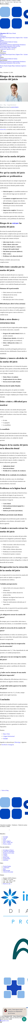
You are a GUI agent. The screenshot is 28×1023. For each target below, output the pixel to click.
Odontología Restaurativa (6, 46)
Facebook (4, 744)
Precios (2, 47)
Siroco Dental (5, 886)
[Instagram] (1, 829)
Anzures (5, 854)
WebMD (5, 738)
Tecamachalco (6, 858)
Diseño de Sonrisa (12, 42)
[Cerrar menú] (1, 51)
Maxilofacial (3, 44)
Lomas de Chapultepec (8, 851)
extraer (15, 223)
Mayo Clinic (6, 734)
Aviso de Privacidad (8, 872)
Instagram (11, 744)
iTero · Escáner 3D (7, 842)
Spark (10, 37)
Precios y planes (7, 844)
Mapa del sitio (6, 870)
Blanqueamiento (4, 42)
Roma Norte (6, 857)
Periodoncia (23, 44)
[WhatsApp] (13, 829)
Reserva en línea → (5, 3)
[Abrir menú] (14, 49)
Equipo (5, 47)
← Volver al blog (4, 790)
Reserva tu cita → (7, 883)
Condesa (5, 855)
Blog (9, 47)
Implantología (16, 44)
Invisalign (2, 37)
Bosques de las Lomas (8, 853)
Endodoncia (9, 44)
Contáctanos (13, 47)
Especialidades (4, 43)
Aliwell (7, 37)
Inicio (1, 34)
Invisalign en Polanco (8, 850)
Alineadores (3, 36)
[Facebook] (5, 829)
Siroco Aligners (16, 37)
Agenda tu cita (9, 49)
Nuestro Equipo (8, 66)
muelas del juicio (15, 107)
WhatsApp (17, 742)
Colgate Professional (9, 736)
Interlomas (5, 860)
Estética (2, 40)
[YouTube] (9, 829)
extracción (3, 129)
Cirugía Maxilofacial (11, 105)
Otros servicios (16, 46)
